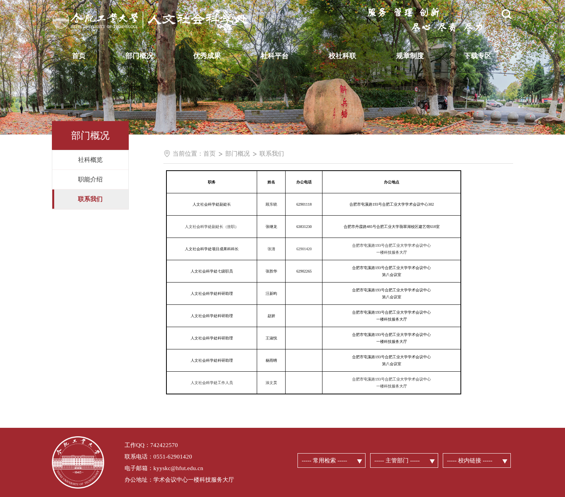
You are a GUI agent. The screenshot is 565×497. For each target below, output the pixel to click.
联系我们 (271, 153)
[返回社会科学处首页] (167, 9)
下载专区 (478, 56)
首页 (79, 56)
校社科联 (342, 56)
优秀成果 (207, 56)
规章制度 (410, 56)
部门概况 (139, 56)
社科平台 (275, 56)
